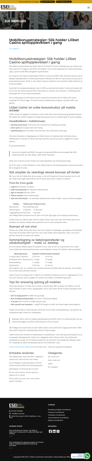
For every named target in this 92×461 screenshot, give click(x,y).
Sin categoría (14, 49)
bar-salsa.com (53, 357)
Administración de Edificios (58, 418)
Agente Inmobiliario (55, 420)
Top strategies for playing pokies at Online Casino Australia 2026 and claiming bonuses (26, 443)
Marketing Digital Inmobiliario (59, 409)
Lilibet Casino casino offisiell (20, 347)
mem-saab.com (54, 360)
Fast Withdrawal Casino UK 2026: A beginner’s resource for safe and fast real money (25, 432)
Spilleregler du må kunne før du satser (23, 369)
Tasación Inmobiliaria (56, 412)
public (50, 364)
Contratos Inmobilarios (56, 415)
